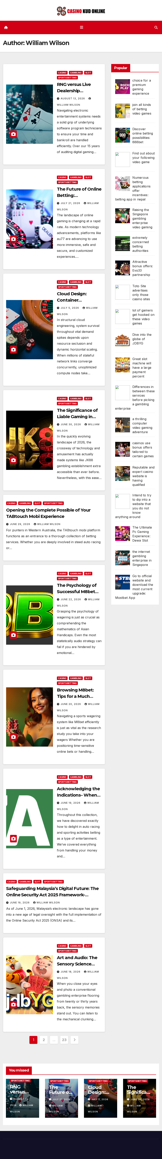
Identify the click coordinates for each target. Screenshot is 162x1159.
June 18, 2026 (71, 971)
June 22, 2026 (71, 599)
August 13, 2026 (73, 98)
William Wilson (48, 524)
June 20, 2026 (71, 704)
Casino (62, 72)
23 (64, 1040)
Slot (88, 72)
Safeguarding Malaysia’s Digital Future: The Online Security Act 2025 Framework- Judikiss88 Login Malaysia (52, 895)
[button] (156, 27)
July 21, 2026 (71, 203)
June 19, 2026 (71, 802)
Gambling (76, 72)
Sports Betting (67, 77)
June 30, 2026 (71, 424)
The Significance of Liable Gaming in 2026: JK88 (77, 417)
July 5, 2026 (70, 307)
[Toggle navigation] (82, 27)
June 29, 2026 (20, 524)
